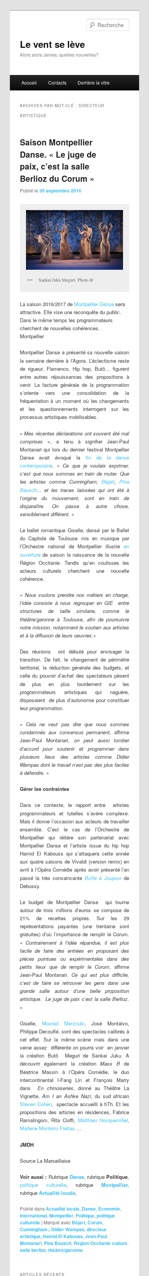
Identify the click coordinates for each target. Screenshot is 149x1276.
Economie (109, 1208)
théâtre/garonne (65, 1250)
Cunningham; (34, 1229)
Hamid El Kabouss (63, 1236)
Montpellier (61, 1215)
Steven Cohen (36, 1104)
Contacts (57, 82)
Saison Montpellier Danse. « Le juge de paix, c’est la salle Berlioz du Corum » (58, 160)
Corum (94, 1222)
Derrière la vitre (94, 82)
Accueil (29, 82)
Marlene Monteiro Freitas (47, 1128)
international (33, 1215)
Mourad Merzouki (63, 1023)
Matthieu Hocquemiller (103, 1120)
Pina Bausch (57, 1243)
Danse (89, 1208)
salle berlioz (33, 1250)
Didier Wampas (67, 1229)
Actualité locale (57, 1192)
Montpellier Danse (94, 304)
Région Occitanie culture (100, 1243)
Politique (85, 1215)
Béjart (108, 481)
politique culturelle (43, 1184)
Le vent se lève (52, 44)
